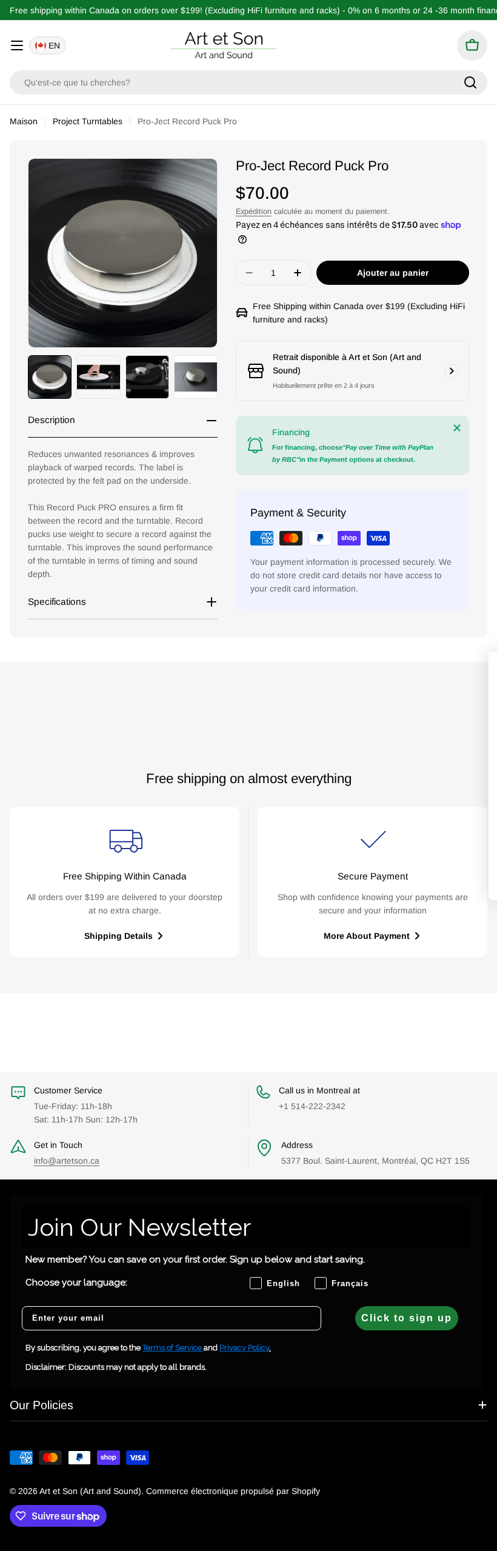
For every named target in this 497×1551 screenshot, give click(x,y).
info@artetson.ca (66, 1161)
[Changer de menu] (17, 45)
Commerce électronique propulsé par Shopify (233, 1491)
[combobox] (248, 82)
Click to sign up (406, 1318)
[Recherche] (470, 82)
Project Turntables (87, 121)
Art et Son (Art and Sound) (90, 1491)
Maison (24, 121)
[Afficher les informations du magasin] (451, 371)
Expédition (254, 211)
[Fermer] (457, 428)
